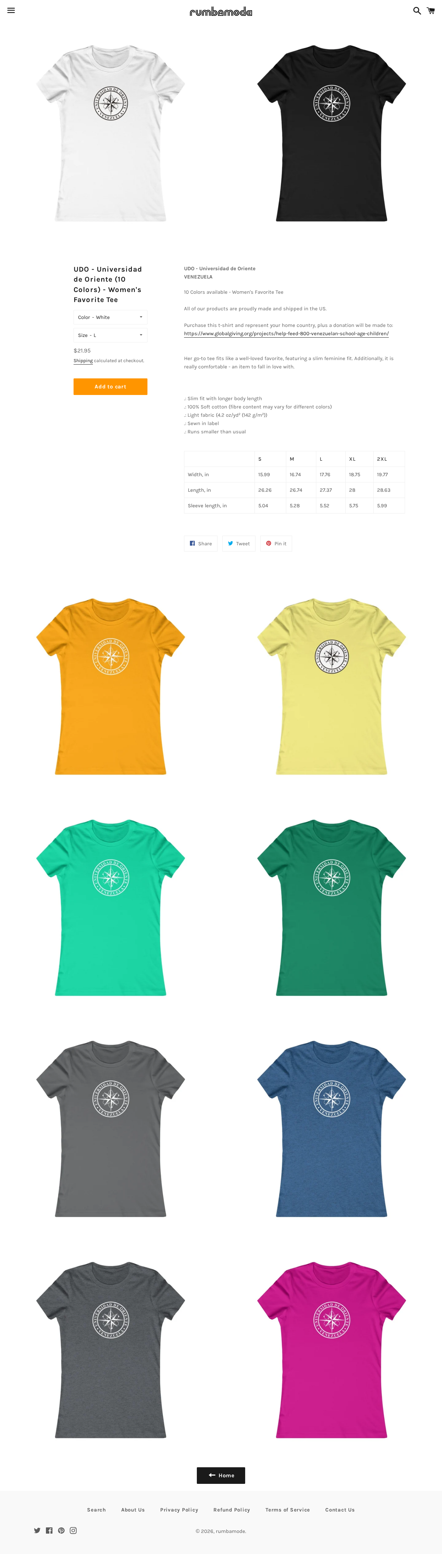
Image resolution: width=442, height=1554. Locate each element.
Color (84, 317)
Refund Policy (231, 1510)
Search (96, 1510)
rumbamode (230, 1531)
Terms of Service (288, 1510)
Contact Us (340, 1510)
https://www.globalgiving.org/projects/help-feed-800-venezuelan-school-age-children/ (286, 333)
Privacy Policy (179, 1510)
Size (83, 335)
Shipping (83, 361)
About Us (133, 1510)
